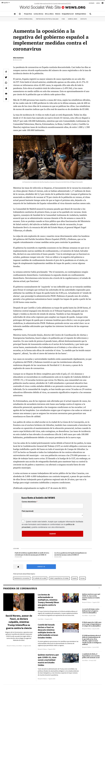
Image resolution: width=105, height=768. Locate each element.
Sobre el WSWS (72, 19)
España (74, 578)
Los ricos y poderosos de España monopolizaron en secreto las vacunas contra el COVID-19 (70, 554)
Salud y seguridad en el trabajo (59, 578)
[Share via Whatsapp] (6, 82)
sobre (98, 3)
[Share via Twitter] (6, 77)
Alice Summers (18, 58)
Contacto (83, 19)
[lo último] (19, 14)
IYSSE (63, 19)
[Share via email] (6, 93)
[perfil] (102, 3)
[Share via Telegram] (6, 88)
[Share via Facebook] (6, 71)
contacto (91, 3)
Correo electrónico (29, 502)
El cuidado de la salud (39, 578)
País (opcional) (27, 511)
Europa (82, 578)
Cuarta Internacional (25, 19)
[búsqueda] (90, 14)
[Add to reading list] (6, 99)
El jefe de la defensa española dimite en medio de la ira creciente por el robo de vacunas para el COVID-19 (32, 554)
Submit (52, 534)
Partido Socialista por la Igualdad (47, 19)
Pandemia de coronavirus (21, 578)
